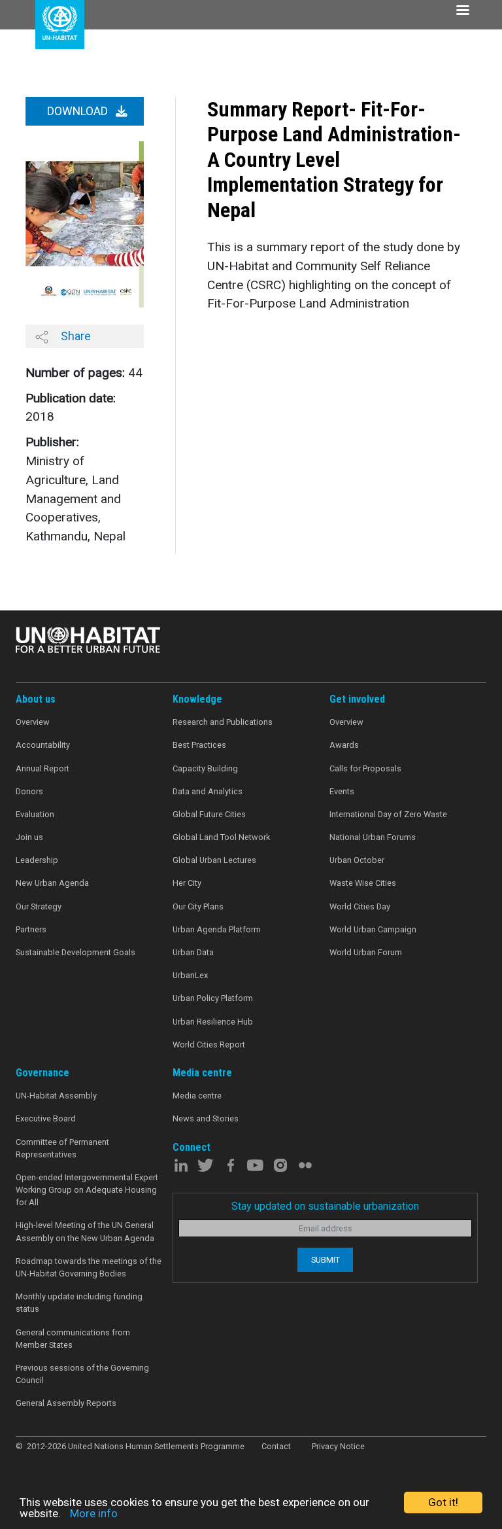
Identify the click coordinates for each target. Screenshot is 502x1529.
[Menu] (462, 11)
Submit (325, 1260)
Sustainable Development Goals (75, 952)
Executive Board (46, 1118)
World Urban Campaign (372, 929)
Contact (276, 1446)
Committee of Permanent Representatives (62, 1148)
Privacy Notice (338, 1446)
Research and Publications (223, 722)
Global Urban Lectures (214, 860)
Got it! (443, 1502)
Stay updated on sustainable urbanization (325, 1206)
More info (94, 1513)
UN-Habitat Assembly (56, 1095)
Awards (344, 745)
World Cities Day (359, 906)
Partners (31, 929)
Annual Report (42, 768)
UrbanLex (190, 975)
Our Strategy (38, 906)
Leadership (37, 860)
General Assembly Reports (66, 1403)
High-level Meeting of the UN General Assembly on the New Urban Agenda (85, 1231)
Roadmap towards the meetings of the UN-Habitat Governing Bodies (88, 1267)
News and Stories (206, 1118)
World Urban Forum (365, 952)
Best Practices (199, 745)
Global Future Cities (209, 814)
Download (78, 111)
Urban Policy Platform (213, 998)
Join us (29, 837)
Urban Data (193, 952)
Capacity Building (205, 768)
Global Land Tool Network (221, 837)
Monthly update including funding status (79, 1303)
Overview (33, 722)
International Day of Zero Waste (388, 814)
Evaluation (35, 814)
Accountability (43, 745)
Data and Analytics (208, 791)
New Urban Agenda (52, 883)
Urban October (356, 860)
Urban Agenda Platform (217, 929)
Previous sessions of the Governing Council (82, 1374)
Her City (187, 883)
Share (74, 336)
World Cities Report (209, 1044)
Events (341, 791)
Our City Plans (198, 906)
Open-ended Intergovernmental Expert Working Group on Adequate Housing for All (87, 1189)
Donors (29, 791)
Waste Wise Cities (362, 883)
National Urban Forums (372, 837)
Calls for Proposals (365, 768)
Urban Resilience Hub (213, 1022)
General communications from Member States (73, 1338)
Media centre (197, 1095)
